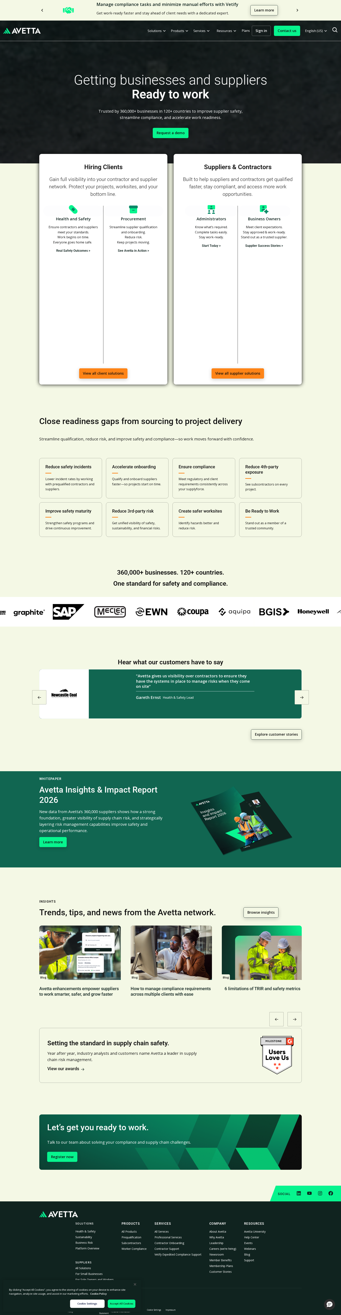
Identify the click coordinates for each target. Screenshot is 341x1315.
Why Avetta (216, 1237)
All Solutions (83, 1268)
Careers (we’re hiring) (222, 1249)
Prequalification (131, 1237)
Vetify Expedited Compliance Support (178, 1254)
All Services (162, 1231)
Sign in (261, 30)
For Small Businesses (89, 1274)
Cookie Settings (154, 1309)
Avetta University (255, 1231)
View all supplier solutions (237, 373)
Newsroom (216, 1254)
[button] (156, 30)
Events (248, 1243)
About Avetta (217, 1231)
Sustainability (83, 1237)
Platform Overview (87, 1248)
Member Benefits (220, 1260)
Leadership (216, 1243)
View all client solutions (103, 373)
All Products (129, 1231)
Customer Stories (220, 1272)
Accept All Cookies (121, 1303)
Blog (247, 1254)
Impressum (171, 1309)
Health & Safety (85, 1231)
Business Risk (84, 1242)
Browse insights (261, 912)
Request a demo (170, 132)
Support (249, 1260)
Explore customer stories (276, 734)
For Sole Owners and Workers (94, 1279)
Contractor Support (167, 1249)
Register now (62, 1156)
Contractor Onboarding (169, 1243)
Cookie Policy (98, 1293)
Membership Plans (221, 1266)
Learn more (264, 10)
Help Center (251, 1237)
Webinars (250, 1249)
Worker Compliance (134, 1249)
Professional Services (168, 1237)
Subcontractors (131, 1243)
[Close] (135, 1284)
